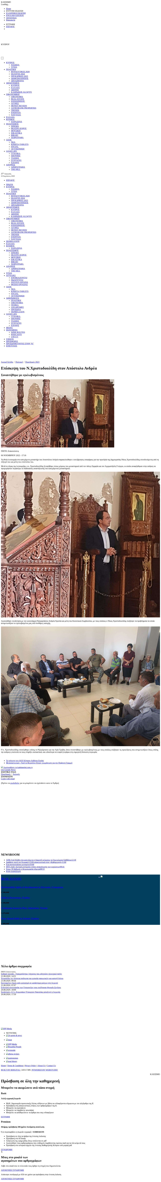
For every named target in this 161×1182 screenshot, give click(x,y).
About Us (41, 1066)
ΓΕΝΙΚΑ (15, 305)
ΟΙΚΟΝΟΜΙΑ (17, 97)
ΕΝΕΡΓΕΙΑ (16, 112)
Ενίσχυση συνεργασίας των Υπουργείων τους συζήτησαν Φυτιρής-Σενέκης (31, 987)
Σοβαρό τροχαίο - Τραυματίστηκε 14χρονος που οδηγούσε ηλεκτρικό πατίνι (31, 974)
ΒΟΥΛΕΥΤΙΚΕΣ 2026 (20, 72)
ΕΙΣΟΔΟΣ (10, 27)
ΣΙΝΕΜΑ (15, 126)
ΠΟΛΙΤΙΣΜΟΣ (12, 124)
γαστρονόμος (11, 18)
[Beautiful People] (13, 1047)
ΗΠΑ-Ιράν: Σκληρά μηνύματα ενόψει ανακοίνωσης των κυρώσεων (35, 867)
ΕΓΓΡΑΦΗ (5, 1117)
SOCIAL (14, 147)
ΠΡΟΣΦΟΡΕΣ (12, 341)
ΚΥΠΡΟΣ (10, 62)
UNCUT (14, 337)
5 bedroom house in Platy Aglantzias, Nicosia (24, 908)
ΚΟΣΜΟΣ (10, 119)
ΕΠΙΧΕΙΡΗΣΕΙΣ (18, 101)
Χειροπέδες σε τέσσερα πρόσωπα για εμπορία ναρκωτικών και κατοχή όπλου (32, 978)
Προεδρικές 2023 (32, 362)
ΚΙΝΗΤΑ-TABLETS (19, 144)
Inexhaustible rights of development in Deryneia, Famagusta (32, 887)
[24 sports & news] (14, 1035)
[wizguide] (10, 1050)
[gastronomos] (12, 1058)
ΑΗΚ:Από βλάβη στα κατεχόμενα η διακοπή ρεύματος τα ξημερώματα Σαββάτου (41, 860)
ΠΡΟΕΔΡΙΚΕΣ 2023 (19, 76)
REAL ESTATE (17, 99)
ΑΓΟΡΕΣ (15, 103)
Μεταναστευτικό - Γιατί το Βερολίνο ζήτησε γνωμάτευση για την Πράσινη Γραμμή (39, 763)
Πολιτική (19, 362)
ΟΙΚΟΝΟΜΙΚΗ (12, 94)
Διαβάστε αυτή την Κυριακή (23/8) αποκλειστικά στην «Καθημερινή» (36, 862)
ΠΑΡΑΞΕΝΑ (16, 122)
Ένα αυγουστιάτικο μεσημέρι (20, 864)
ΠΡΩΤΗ (9, 184)
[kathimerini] (11, 1044)
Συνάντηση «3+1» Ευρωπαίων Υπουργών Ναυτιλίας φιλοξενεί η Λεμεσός (30, 992)
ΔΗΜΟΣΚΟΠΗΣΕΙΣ (19, 78)
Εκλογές (16, 774)
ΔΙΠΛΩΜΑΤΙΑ (17, 81)
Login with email (8, 779)
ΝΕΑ (13, 142)
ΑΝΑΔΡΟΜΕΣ (17, 307)
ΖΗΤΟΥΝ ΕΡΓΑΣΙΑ (19, 282)
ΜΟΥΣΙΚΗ (16, 131)
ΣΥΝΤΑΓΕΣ (16, 160)
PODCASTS (16, 334)
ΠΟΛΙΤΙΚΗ (11, 69)
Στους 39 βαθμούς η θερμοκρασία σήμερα (25, 869)
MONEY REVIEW (19, 106)
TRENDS (15, 110)
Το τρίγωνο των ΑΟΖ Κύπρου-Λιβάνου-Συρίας (25, 761)
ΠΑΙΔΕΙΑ (15, 65)
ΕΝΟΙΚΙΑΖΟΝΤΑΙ (19, 278)
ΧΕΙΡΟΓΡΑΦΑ (17, 137)
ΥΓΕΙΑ (14, 67)
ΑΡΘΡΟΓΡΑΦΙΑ (18, 167)
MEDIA (9, 328)
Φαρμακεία (10, 20)
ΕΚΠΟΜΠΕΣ (11, 330)
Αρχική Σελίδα (7, 362)
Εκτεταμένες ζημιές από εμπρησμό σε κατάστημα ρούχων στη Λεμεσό (29, 983)
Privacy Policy (30, 1066)
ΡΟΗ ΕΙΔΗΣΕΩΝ (13, 871)
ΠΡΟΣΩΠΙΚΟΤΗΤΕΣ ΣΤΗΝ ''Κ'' (20, 344)
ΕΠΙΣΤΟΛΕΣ (11, 346)
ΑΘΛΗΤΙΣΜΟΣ (12, 83)
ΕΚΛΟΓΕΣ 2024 (18, 74)
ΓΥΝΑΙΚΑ (15, 153)
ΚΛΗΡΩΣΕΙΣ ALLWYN (21, 92)
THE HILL (15, 169)
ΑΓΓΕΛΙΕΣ (11, 275)
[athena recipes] (12, 1054)
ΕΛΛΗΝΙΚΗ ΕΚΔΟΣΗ (16, 13)
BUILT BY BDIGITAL (10, 1070)
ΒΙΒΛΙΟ (14, 135)
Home (8, 9)
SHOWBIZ (15, 156)
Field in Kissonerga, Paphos (15, 897)
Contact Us (51, 1066)
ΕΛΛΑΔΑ (15, 87)
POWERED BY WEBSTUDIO (45, 1070)
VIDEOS (10, 339)
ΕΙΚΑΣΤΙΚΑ (16, 133)
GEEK (9, 140)
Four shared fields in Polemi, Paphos (20, 918)
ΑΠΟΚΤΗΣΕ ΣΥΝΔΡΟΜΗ (12, 1170)
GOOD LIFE (11, 151)
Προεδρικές (6, 774)
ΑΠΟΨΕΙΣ (10, 165)
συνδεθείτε (14, 783)
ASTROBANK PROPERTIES (23, 108)
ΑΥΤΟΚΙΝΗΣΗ (17, 149)
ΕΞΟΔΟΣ (15, 162)
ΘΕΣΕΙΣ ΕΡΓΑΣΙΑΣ (19, 284)
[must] (9, 1040)
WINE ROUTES (18, 332)
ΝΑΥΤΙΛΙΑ (16, 115)
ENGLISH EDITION (15, 15)
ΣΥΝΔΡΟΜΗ (6, 1150)
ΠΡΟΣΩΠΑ (16, 309)
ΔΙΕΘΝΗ (15, 90)
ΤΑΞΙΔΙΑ (15, 158)
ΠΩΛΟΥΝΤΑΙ (17, 280)
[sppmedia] (6, 1029)
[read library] (11, 1061)
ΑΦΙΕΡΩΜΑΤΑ (12, 298)
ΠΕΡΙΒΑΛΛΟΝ (12, 241)
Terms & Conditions (15, 1066)
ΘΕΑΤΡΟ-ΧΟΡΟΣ (18, 128)
